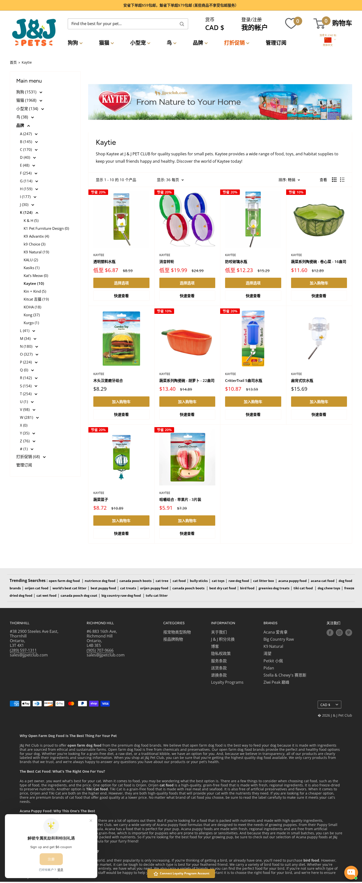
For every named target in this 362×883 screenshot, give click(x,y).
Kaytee (98, 255)
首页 (13, 62)
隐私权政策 (221, 653)
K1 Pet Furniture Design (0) (46, 228)
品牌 (198, 42)
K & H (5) (31, 220)
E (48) (25, 165)
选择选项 (121, 282)
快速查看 (121, 295)
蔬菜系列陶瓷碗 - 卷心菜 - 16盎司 (318, 261)
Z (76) (25, 440)
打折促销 (234, 42)
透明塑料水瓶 (104, 261)
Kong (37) (32, 314)
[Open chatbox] (351, 873)
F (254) (26, 173)
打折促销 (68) (28, 456)
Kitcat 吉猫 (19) (36, 299)
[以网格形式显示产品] (334, 179)
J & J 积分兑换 (223, 639)
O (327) (26, 354)
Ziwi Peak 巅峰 (276, 682)
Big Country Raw (278, 639)
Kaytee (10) (34, 283)
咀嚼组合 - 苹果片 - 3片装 (180, 499)
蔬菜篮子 (100, 499)
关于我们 (219, 632)
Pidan (268, 668)
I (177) (26, 196)
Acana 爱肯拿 (275, 632)
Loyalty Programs (227, 682)
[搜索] (182, 23)
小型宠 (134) (27, 108)
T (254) (26, 393)
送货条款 (219, 668)
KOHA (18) (32, 306)
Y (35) (25, 433)
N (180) (26, 346)
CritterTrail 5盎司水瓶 (243, 380)
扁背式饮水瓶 (302, 380)
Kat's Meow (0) (36, 275)
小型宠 (138, 42)
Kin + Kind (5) (35, 291)
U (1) (24, 401)
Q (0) (24, 369)
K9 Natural (273, 646)
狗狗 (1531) (26, 92)
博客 (215, 646)
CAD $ (325, 704)
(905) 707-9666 (100, 650)
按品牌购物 (173, 639)
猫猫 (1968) (26, 100)
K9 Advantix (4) (36, 236)
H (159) (26, 188)
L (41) (25, 330)
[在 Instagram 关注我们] (339, 632)
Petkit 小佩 (273, 661)
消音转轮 (166, 261)
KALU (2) (31, 259)
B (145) (26, 141)
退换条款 (219, 675)
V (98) (25, 409)
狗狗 (73, 42)
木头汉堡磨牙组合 (108, 380)
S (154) (26, 385)
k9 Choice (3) (34, 244)
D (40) (25, 157)
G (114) (26, 180)
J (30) (24, 204)
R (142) (26, 377)
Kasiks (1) (31, 267)
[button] (328, 35)
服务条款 (219, 661)
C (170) (26, 149)
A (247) (26, 133)
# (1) (24, 448)
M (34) (26, 338)
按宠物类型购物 (177, 632)
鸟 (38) (22, 117)
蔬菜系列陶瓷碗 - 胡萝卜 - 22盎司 (186, 380)
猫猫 (104, 42)
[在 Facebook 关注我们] (330, 632)
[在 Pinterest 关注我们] (348, 632)
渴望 (267, 653)
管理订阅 (276, 42)
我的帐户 (254, 27)
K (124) (26, 212)
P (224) (26, 362)
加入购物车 (319, 282)
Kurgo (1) (31, 322)
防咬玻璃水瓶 (236, 261)
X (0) (23, 425)
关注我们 (333, 623)
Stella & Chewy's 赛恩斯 (284, 675)
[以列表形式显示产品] (342, 179)
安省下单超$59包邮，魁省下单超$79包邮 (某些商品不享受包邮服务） (181, 5)
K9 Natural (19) (36, 251)
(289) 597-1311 (23, 650)
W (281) (27, 417)
